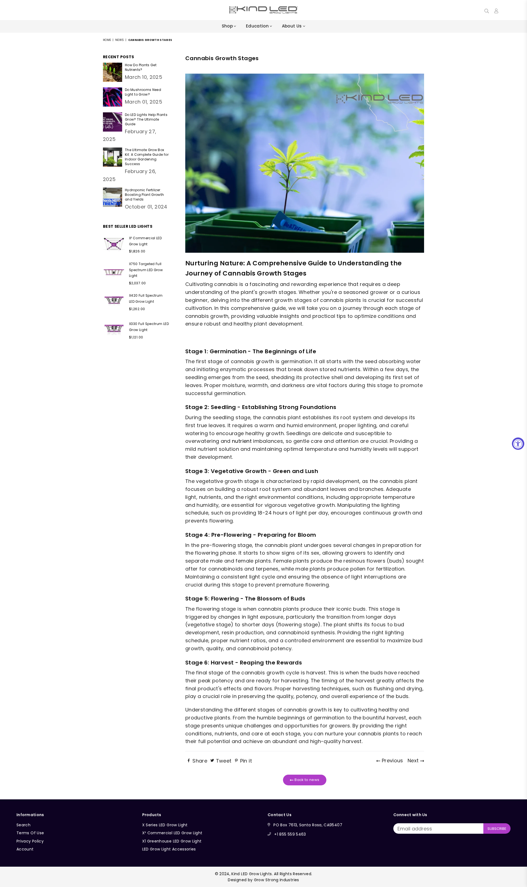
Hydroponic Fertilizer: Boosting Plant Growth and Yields (144, 195)
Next (414, 760)
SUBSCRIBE (496, 828)
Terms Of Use (30, 833)
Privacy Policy (30, 841)
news (119, 40)
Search (23, 825)
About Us (292, 26)
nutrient (242, 441)
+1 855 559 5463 (290, 834)
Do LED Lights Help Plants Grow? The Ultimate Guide (146, 119)
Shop (228, 26)
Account (25, 849)
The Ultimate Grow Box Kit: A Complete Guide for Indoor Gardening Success (147, 157)
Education (258, 26)
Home (107, 40)
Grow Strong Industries (276, 880)
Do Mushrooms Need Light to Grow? (143, 92)
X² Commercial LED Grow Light (172, 833)
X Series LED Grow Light (165, 825)
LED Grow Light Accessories (169, 849)
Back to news (306, 779)
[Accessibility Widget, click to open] (518, 443)
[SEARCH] (486, 10)
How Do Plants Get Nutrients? (140, 67)
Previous (391, 760)
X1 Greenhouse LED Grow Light (172, 841)
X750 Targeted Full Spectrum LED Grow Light (146, 270)
